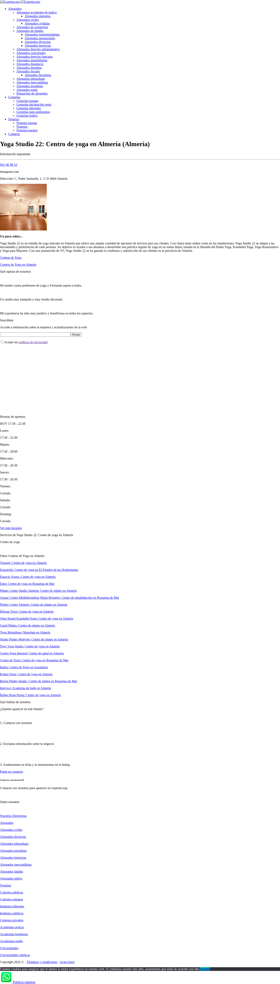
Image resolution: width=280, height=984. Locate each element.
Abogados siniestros (38, 16)
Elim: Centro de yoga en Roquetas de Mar (27, 583)
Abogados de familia (29, 31)
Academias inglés (11, 941)
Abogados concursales (31, 53)
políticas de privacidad (33, 342)
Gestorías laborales (28, 108)
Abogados (15, 8)
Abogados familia (11, 871)
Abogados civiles (27, 19)
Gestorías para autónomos (33, 112)
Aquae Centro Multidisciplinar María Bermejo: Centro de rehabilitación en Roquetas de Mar (59, 597)
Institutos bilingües (12, 906)
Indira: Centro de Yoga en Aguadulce (24, 667)
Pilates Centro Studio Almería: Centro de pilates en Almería (38, 590)
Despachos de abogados (32, 93)
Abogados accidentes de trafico (36, 12)
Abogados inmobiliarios (31, 60)
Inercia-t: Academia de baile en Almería (25, 688)
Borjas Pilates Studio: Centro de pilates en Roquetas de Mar (38, 681)
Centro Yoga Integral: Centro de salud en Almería (32, 653)
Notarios (21, 126)
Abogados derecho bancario (34, 56)
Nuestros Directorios (13, 816)
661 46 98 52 (8, 164)
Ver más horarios (11, 528)
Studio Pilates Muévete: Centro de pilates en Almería (34, 639)
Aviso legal (66, 962)
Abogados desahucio (29, 64)
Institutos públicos (11, 913)
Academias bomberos (14, 934)
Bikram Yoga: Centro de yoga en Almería (26, 611)
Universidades (9, 948)
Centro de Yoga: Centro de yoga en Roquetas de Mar (34, 660)
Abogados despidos (29, 67)
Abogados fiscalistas (38, 75)
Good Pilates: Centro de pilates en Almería (27, 625)
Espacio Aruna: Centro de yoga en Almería (28, 576)
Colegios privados (11, 920)
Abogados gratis (27, 90)
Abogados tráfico (11, 878)
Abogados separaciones (40, 38)
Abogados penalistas (29, 86)
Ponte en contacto (11, 771)
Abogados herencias (38, 45)
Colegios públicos (11, 892)
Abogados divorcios (38, 42)
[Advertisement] (123, 376)
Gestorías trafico (27, 115)
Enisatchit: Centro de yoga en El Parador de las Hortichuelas (39, 570)
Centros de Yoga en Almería (18, 264)
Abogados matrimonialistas (42, 34)
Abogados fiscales (28, 71)
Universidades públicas (15, 955)
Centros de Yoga (10, 257)
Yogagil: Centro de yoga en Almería (23, 563)
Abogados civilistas (37, 23)
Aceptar (205, 969)
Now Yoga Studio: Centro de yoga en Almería (30, 646)
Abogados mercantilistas (32, 82)
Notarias (13, 119)
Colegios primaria (11, 899)
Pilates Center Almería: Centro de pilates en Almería (33, 604)
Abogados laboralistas (30, 78)
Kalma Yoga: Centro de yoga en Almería (26, 674)
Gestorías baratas (27, 101)
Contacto (14, 134)
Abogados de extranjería (32, 27)
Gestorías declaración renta (33, 104)
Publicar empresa (24, 982)
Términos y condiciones (41, 962)
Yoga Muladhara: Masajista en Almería (25, 632)
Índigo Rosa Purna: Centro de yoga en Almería (30, 695)
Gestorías (14, 97)
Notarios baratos (27, 130)
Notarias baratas (26, 123)
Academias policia (12, 927)
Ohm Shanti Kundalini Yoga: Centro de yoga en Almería (36, 618)
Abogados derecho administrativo (38, 49)
